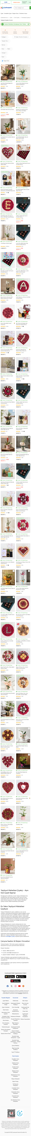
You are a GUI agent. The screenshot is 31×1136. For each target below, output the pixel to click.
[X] (11, 986)
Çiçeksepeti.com (4, 17)
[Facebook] (7, 986)
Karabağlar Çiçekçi (10, 936)
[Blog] (23, 986)
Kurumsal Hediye (24, 2)
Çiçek (11, 17)
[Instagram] (15, 986)
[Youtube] (19, 986)
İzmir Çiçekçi (16, 17)
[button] (15, 24)
